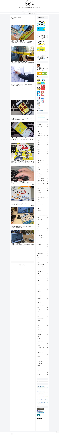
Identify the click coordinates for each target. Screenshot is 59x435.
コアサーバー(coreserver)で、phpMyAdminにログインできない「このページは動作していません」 (42, 387)
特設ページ (38, 57)
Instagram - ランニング (41, 117)
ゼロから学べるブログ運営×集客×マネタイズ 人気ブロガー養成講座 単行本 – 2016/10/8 (42, 53)
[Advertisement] (22, 21)
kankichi (44, 58)
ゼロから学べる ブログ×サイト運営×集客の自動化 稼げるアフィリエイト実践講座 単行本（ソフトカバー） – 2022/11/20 (42, 33)
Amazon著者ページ (42, 110)
